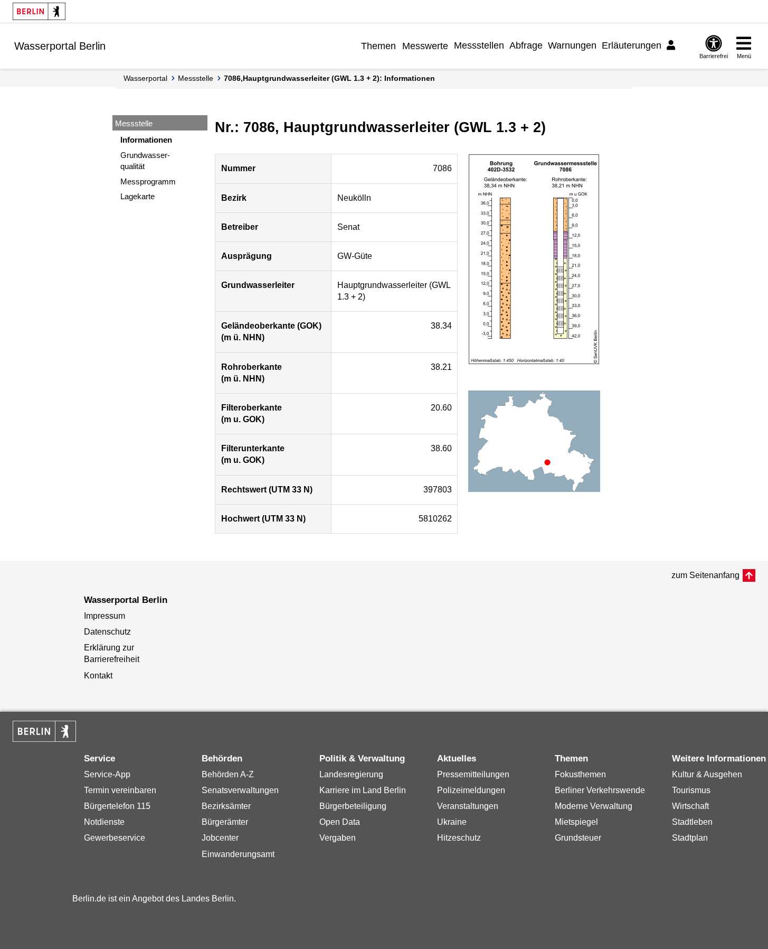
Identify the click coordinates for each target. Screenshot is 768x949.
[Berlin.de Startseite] (39, 11)
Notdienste (104, 821)
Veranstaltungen (467, 806)
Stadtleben (692, 821)
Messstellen (479, 45)
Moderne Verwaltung (593, 806)
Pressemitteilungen (473, 774)
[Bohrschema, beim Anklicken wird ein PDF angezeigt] (534, 259)
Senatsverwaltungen (240, 790)
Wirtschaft (690, 806)
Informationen (146, 139)
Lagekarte (137, 196)
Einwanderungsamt (238, 854)
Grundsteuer (578, 837)
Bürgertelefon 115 (117, 806)
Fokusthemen (580, 774)
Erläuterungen (631, 45)
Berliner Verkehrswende (600, 790)
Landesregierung (351, 774)
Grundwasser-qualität (145, 161)
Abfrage (526, 45)
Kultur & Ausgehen (707, 774)
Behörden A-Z (228, 774)
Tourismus (691, 790)
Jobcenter (220, 837)
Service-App (107, 774)
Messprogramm (148, 181)
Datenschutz (107, 631)
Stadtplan (690, 837)
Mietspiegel (576, 821)
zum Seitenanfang (705, 575)
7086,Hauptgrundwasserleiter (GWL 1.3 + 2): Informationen (329, 78)
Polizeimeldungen (471, 790)
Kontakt (98, 675)
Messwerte (425, 46)
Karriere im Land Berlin (362, 790)
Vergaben (337, 837)
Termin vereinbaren (120, 790)
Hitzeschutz (459, 837)
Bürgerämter (225, 821)
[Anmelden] (672, 45)
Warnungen (572, 45)
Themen (378, 46)
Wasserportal (145, 78)
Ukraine (452, 821)
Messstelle (195, 78)
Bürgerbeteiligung (352, 806)
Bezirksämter (226, 806)
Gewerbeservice (114, 837)
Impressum (104, 615)
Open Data (339, 821)
